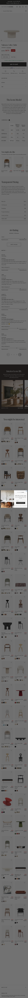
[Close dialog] (26, 491)
